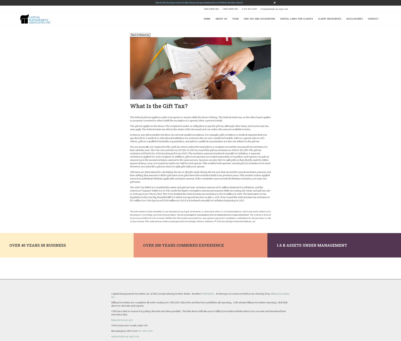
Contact (373, 19)
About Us (221, 19)
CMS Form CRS (230, 9)
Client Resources (329, 19)
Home (207, 19)
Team (235, 19)
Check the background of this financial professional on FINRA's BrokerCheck (199, 2)
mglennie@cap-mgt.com (275, 9)
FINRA (205, 293)
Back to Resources (140, 35)
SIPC (212, 293)
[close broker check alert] (274, 3)
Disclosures (354, 19)
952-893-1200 (250, 9)
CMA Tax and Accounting (259, 19)
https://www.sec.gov (122, 320)
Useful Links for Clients (296, 19)
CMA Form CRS (211, 9)
